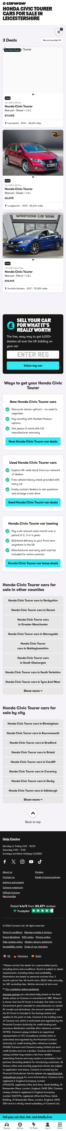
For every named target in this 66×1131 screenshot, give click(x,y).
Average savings (11, 994)
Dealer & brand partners (47, 877)
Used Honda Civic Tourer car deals (33, 502)
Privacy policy (43, 937)
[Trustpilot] (33, 911)
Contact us (9, 877)
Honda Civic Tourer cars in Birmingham (33, 723)
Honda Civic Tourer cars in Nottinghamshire (33, 646)
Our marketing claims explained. (22, 989)
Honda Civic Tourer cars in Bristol (33, 752)
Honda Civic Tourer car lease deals (33, 563)
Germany (23, 956)
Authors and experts (13, 882)
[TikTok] (40, 863)
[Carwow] (14, 3)
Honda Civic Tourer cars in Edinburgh (33, 790)
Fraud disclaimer (11, 937)
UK (8, 956)
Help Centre (11, 839)
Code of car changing (36, 946)
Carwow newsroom (13, 887)
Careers (39, 872)
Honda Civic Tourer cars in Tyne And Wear (33, 681)
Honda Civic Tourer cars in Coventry (33, 771)
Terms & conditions (12, 932)
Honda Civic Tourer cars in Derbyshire (33, 600)
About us (7, 872)
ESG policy (28, 937)
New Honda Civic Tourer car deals (33, 441)
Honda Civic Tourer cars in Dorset (33, 610)
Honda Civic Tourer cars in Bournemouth (33, 733)
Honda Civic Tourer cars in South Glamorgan (33, 660)
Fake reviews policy (13, 942)
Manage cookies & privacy (38, 932)
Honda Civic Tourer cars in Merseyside (33, 634)
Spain (38, 956)
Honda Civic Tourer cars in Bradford (33, 742)
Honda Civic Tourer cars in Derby (33, 781)
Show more (32, 691)
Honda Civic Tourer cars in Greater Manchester (33, 622)
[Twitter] (14, 863)
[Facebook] (5, 863)
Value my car (33, 365)
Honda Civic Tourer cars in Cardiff (33, 762)
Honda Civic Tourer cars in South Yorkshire (33, 672)
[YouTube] (31, 863)
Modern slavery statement (38, 942)
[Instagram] (22, 863)
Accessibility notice (12, 946)
